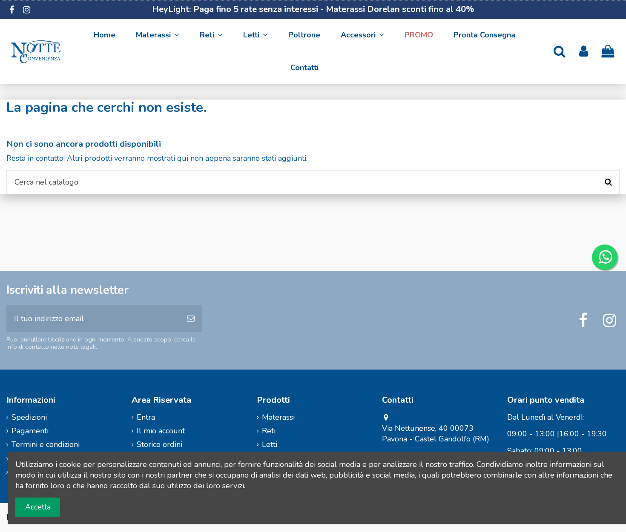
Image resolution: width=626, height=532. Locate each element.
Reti (269, 431)
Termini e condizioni (45, 444)
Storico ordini (159, 444)
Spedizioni (29, 417)
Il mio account (161, 431)
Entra (146, 417)
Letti (269, 444)
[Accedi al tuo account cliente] (583, 52)
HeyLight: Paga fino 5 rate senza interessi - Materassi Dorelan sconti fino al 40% (313, 9)
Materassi (278, 417)
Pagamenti (30, 431)
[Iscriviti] (190, 318)
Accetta (38, 507)
